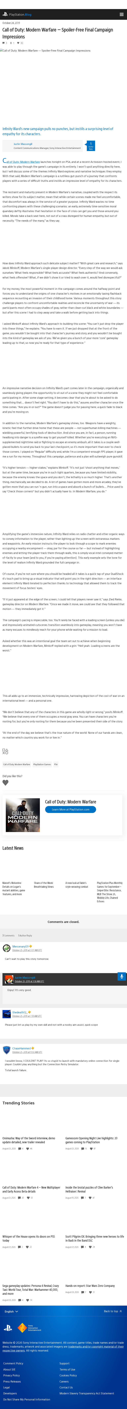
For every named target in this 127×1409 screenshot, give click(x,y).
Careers (64, 1381)
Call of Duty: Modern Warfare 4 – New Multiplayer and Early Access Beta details (31, 1189)
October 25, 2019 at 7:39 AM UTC (27, 1015)
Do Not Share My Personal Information (26, 1399)
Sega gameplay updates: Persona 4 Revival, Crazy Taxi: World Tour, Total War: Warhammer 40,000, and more (30, 1289)
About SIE (9, 1369)
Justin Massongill (23, 143)
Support (64, 1363)
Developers (10, 1393)
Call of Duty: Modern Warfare (16, 764)
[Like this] (28, 1148)
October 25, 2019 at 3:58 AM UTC (29, 981)
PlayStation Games (42, 764)
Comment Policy (13, 1363)
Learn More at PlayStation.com (70, 809)
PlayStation (20, 14)
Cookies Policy (68, 1375)
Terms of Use (67, 1369)
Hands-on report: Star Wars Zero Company (90, 1285)
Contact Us (66, 1387)
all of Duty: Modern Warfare (23, 162)
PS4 (56, 764)
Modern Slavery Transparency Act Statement (87, 1393)
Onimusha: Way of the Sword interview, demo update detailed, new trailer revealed (28, 1140)
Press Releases (12, 1381)
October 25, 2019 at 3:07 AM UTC (27, 950)
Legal (6, 1387)
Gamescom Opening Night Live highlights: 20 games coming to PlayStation (91, 1140)
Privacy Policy (11, 1375)
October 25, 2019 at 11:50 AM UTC (27, 1052)
